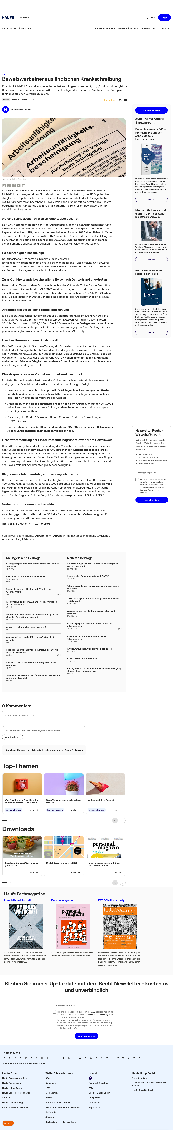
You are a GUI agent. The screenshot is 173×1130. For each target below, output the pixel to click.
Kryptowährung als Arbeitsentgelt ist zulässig (89, 648)
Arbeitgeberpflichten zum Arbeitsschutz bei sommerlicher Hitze (33, 565)
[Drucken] (120, 100)
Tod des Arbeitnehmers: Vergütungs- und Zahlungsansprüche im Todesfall (33, 676)
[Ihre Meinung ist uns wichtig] (8, 1123)
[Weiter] (123, 820)
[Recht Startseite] (9, 17)
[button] (164, 17)
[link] (5, 28)
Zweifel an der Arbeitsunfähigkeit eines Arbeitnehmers (25, 577)
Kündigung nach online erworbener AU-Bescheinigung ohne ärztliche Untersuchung (94, 669)
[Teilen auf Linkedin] (23, 186)
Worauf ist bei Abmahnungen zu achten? (26, 627)
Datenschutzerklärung (98, 1014)
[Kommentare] (125, 100)
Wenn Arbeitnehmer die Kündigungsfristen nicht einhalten (30, 638)
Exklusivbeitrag (13, 810)
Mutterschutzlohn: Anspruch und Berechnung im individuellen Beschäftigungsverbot (32, 615)
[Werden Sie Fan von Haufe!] (90, 1078)
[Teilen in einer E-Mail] (4, 186)
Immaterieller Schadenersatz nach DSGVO (88, 576)
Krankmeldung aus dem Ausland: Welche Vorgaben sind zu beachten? (31, 603)
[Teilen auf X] (9, 186)
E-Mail (56, 1000)
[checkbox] (3, 730)
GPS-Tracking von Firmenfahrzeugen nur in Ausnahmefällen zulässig (93, 600)
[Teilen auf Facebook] (14, 186)
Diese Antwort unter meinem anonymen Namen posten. (33, 730)
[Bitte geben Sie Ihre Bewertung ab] (114, 100)
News (6, 99)
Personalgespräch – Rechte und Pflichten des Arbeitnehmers (28, 590)
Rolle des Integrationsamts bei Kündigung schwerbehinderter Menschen (32, 651)
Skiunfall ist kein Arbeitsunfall (82, 658)
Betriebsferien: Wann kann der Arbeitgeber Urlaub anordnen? (31, 664)
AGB (93, 1012)
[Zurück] (115, 820)
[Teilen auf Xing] (19, 186)
